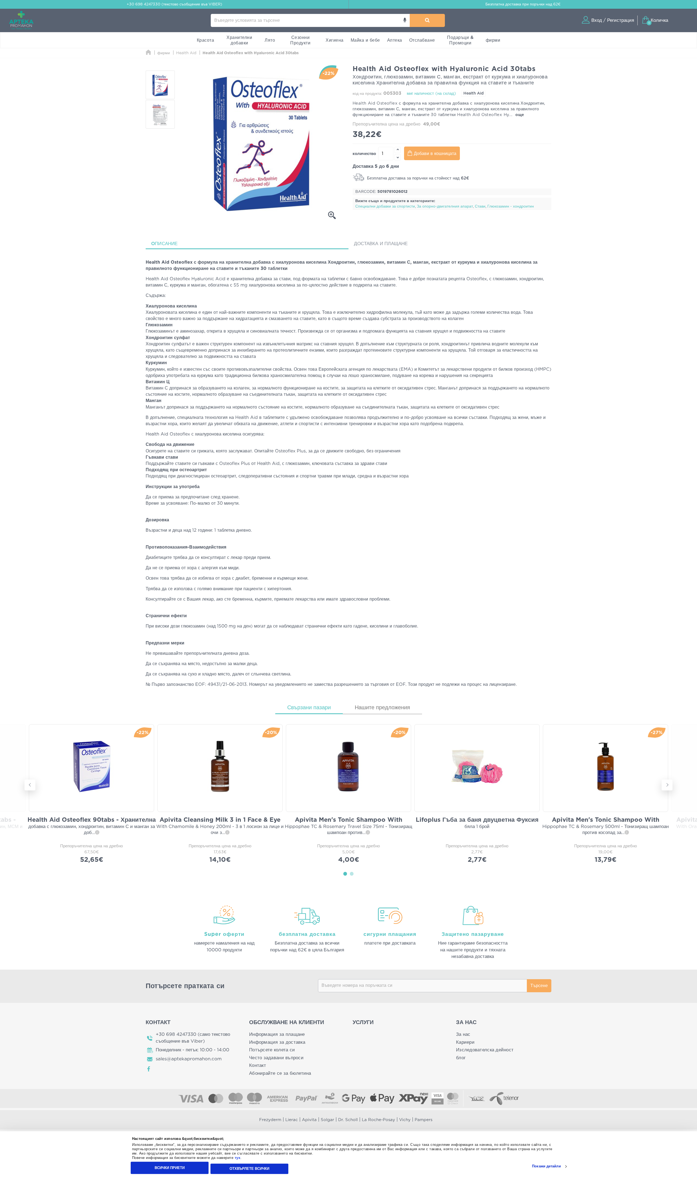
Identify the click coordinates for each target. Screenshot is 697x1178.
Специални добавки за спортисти (385, 206)
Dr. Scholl (348, 1120)
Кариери (465, 1042)
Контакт (257, 1065)
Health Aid (473, 93)
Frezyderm (270, 1120)
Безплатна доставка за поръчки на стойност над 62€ (417, 178)
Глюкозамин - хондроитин (510, 206)
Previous (30, 785)
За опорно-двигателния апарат (445, 206)
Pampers (423, 1120)
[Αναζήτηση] (427, 20)
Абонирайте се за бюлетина (280, 1073)
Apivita (309, 1120)
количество (364, 154)
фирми (493, 40)
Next (667, 785)
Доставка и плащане (381, 243)
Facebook (149, 1069)
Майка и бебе (365, 40)
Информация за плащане (277, 1034)
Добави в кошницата (435, 153)
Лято (270, 40)
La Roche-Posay (378, 1120)
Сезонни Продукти (300, 40)
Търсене (539, 986)
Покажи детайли (546, 1166)
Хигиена (335, 40)
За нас (463, 1034)
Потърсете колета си (272, 1050)
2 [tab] (351, 873)
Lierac (291, 1120)
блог (461, 1057)
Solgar (327, 1120)
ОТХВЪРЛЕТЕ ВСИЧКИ (249, 1169)
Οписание (164, 243)
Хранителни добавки (239, 40)
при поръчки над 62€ (523, 4)
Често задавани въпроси (276, 1057)
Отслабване (422, 40)
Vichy (405, 1120)
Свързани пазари (309, 707)
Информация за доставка (277, 1042)
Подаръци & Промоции (460, 40)
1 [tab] (345, 873)
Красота (205, 40)
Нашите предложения (382, 707)
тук (238, 1158)
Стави (480, 206)
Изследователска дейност (484, 1050)
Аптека (394, 40)
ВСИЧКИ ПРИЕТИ (170, 1168)
